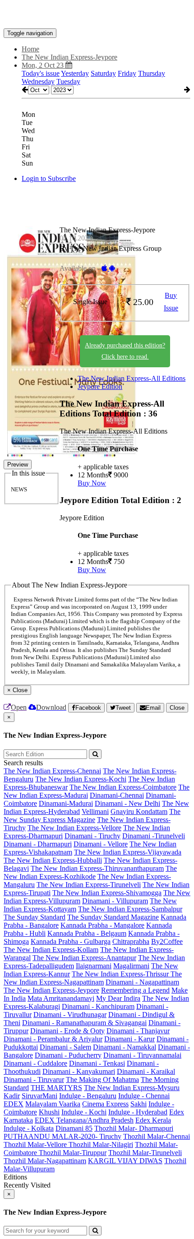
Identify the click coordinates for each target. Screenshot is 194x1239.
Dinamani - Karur (129, 1039)
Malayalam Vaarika (52, 1104)
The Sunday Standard (34, 917)
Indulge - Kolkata (29, 1128)
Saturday (103, 73)
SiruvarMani (39, 1096)
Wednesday (38, 81)
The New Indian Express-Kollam (51, 949)
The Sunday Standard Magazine (113, 917)
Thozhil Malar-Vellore (36, 1144)
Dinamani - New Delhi (127, 803)
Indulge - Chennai (144, 1096)
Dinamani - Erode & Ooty (67, 1031)
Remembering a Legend (135, 990)
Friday (127, 73)
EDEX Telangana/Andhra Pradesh (84, 1120)
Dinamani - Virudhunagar (69, 1014)
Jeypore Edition (100, 386)
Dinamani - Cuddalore (35, 1063)
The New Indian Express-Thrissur (121, 974)
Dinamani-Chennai (117, 795)
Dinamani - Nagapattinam (142, 982)
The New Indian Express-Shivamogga (107, 893)
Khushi (49, 1112)
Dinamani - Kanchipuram (98, 1006)
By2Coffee (167, 941)
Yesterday (75, 73)
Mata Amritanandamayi (61, 998)
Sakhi (138, 1104)
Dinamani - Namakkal (124, 1047)
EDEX (13, 1104)
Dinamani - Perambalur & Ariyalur (53, 1039)
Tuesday (68, 81)
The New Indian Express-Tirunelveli (89, 884)
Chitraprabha (130, 941)
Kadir (12, 1096)
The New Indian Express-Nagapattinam (93, 978)
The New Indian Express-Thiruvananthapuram (97, 868)
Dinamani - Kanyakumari (78, 1071)
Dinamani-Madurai (66, 803)
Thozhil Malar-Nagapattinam (45, 1161)
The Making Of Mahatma (102, 1079)
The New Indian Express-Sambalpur (130, 909)
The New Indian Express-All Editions (131, 378)
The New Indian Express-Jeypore (51, 990)
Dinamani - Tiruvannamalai (142, 1055)
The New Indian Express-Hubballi (53, 860)
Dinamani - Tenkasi (97, 1063)
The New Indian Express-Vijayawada (127, 852)
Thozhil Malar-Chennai (156, 1136)
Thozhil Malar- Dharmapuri (133, 1128)
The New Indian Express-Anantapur (84, 958)
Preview (17, 464)
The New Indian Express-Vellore (74, 828)
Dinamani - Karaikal (146, 1071)
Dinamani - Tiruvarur (34, 1079)
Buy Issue (171, 301)
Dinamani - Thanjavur (138, 1031)
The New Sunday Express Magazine (92, 815)
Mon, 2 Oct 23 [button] (43, 65)
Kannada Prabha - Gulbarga (71, 941)
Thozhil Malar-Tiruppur (72, 1152)
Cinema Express (105, 1104)
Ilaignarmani (93, 966)
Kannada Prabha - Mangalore (102, 925)
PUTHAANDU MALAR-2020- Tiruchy (62, 1136)
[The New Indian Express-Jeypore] (97, 15)
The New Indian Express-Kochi (80, 779)
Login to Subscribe (49, 178)
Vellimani (95, 811)
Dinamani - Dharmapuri (38, 844)
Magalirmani (131, 966)
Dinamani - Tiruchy (92, 836)
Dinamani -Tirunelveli (153, 836)
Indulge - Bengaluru (87, 1096)
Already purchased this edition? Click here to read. (125, 351)
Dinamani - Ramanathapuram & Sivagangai (84, 1022)
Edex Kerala (153, 1120)
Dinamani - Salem (65, 1047)
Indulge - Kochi (83, 1112)
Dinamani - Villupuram (115, 901)
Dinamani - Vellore (101, 844)
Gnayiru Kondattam (139, 811)
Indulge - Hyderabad (137, 1112)
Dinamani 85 (73, 1128)
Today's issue (41, 73)
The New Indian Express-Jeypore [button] (69, 57)
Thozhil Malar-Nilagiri (101, 1144)
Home (30, 49)
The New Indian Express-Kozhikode (90, 872)
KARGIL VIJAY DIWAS (125, 1161)
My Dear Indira (118, 998)
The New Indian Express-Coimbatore (122, 787)
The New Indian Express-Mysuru (132, 1087)
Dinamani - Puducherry (68, 1055)
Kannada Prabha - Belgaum (86, 933)
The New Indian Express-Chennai (52, 771)
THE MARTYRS (56, 1087)
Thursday (151, 73)
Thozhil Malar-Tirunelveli (145, 1152)
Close (177, 707)
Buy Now (92, 483)
